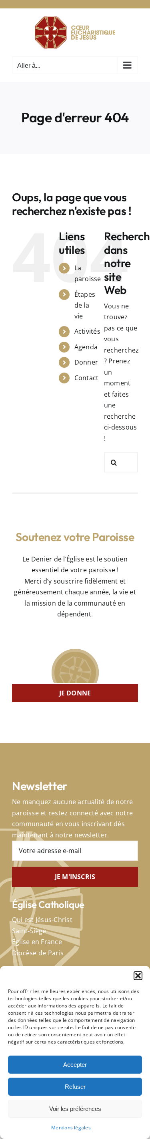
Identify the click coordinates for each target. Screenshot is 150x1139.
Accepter (75, 1064)
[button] (138, 976)
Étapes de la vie (84, 305)
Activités (87, 331)
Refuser (75, 1086)
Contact (86, 377)
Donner (86, 362)
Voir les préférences (75, 1108)
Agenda (86, 347)
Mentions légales (71, 1127)
